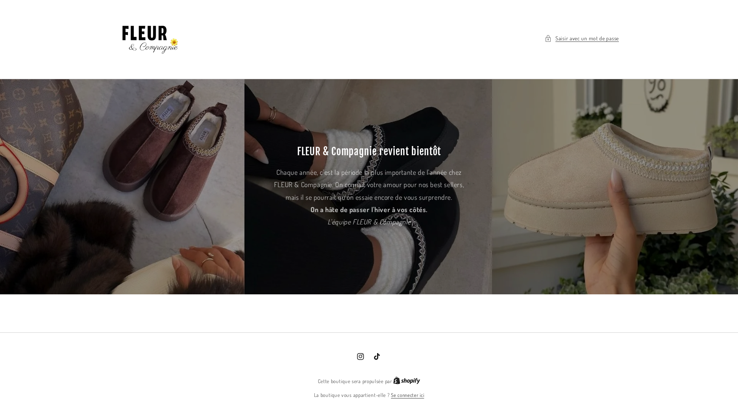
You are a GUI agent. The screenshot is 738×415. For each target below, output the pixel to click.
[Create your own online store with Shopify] (406, 381)
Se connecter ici (407, 395)
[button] (582, 38)
